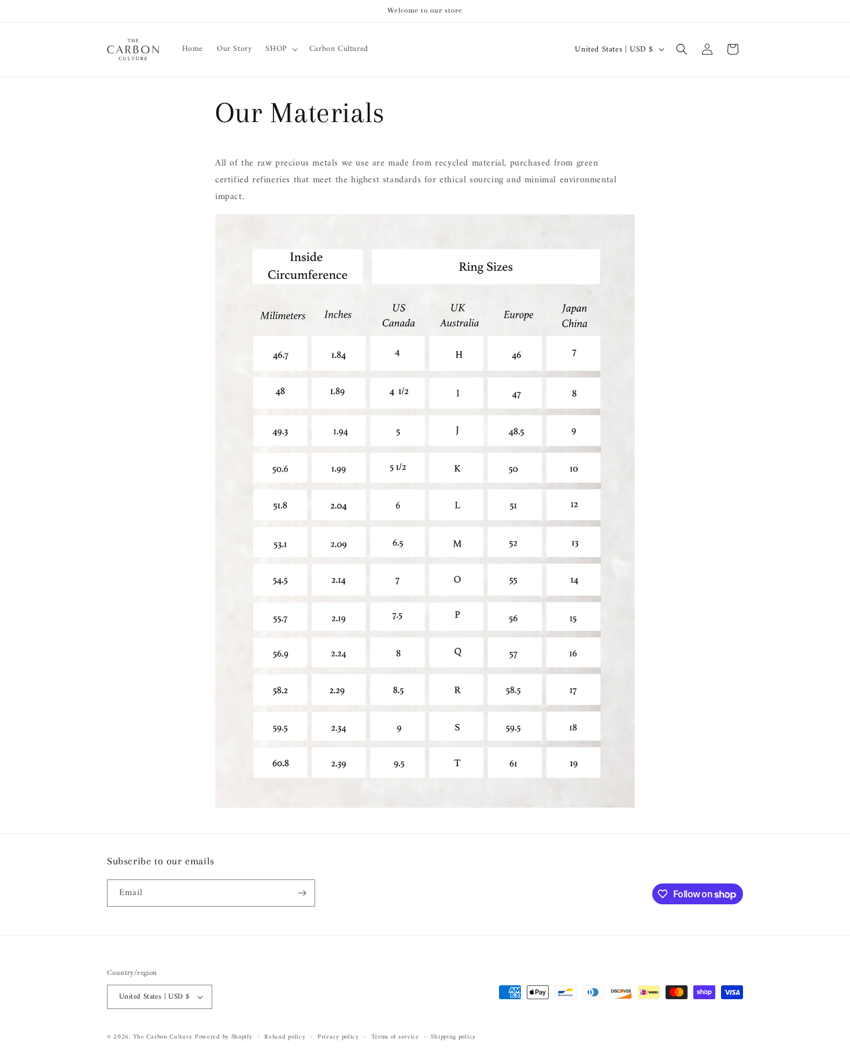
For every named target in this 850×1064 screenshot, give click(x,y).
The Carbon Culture (163, 1037)
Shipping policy (453, 1037)
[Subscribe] (302, 893)
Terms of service (395, 1037)
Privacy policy (338, 1037)
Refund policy (284, 1037)
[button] (280, 49)
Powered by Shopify (224, 1037)
